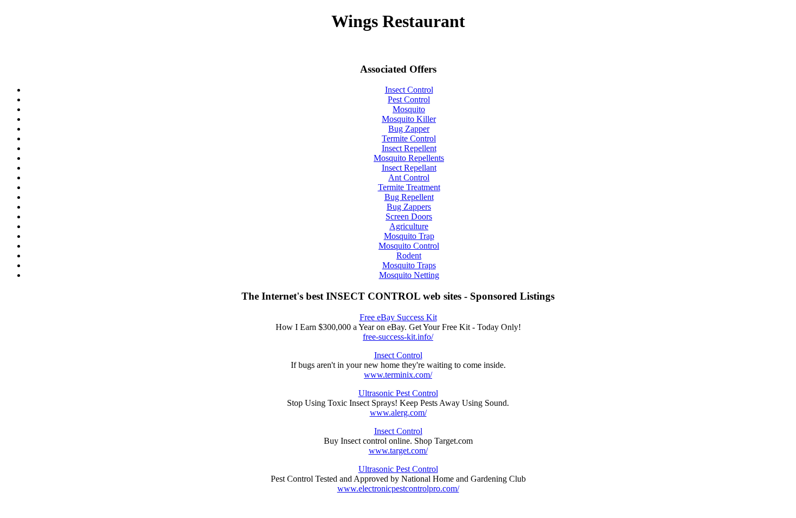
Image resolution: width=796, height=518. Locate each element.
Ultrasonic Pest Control (398, 393)
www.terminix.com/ (398, 374)
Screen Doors (409, 216)
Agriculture (408, 226)
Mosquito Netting (409, 275)
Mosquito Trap (409, 236)
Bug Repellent (409, 197)
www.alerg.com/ (398, 412)
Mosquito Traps (409, 265)
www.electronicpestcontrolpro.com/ (398, 488)
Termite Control (409, 138)
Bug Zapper (408, 128)
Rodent (408, 255)
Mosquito (409, 109)
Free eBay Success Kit (398, 317)
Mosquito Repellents (409, 158)
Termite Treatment (409, 187)
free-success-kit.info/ (398, 336)
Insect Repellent (409, 148)
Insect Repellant (409, 167)
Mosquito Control (409, 245)
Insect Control (409, 89)
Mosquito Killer (409, 119)
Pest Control (409, 99)
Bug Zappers (409, 206)
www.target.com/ (398, 450)
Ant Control (408, 177)
